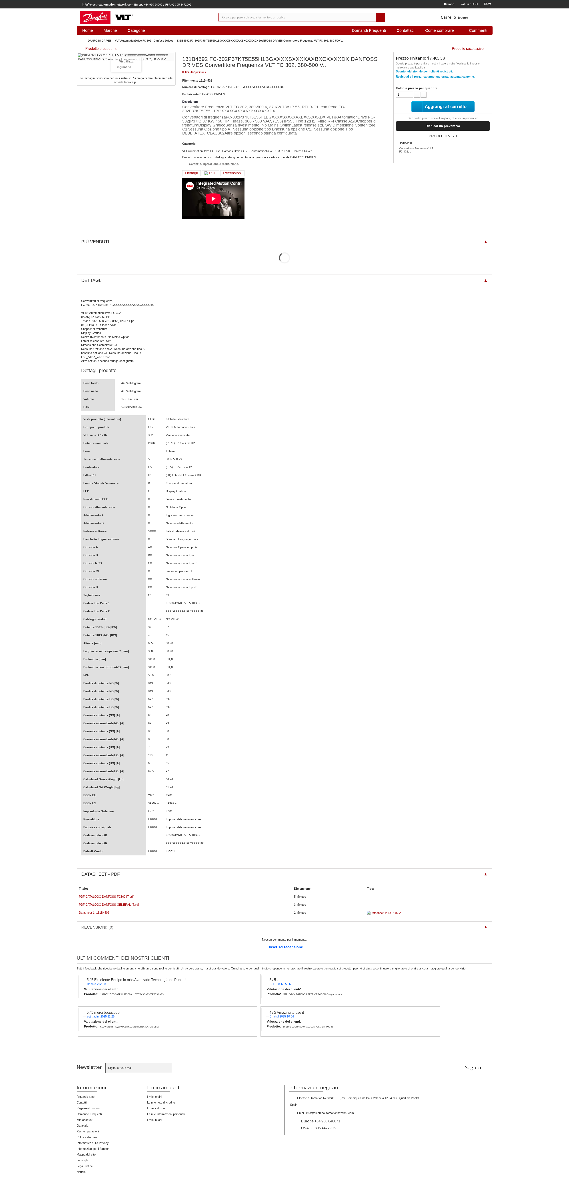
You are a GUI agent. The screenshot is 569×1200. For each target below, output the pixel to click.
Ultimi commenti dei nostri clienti (123, 958)
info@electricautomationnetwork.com (330, 1113)
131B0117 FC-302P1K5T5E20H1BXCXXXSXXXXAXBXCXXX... (133, 994)
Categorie (136, 30)
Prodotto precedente (101, 48)
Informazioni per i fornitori (93, 1148)
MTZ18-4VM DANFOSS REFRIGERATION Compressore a (312, 994)
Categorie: (189, 143)
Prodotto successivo (468, 48)
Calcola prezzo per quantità (416, 88)
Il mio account (163, 1087)
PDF (212, 173)
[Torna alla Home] (81, 41)
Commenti (478, 30)
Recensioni (232, 173)
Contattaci (406, 30)
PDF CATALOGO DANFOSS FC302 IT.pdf (106, 896)
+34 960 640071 (149, 4)
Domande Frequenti (89, 1114)
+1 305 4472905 (178, 4)
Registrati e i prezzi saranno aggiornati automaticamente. (435, 76)
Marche (110, 30)
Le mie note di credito (161, 1102)
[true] (380, 17)
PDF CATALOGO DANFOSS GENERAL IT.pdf (109, 904)
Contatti (82, 1102)
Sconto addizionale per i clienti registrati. (424, 71)
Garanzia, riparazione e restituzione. (214, 164)
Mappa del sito (86, 1154)
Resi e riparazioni (88, 1131)
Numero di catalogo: (196, 87)
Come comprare (439, 30)
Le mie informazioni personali (166, 1114)
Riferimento (190, 80)
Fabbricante (190, 94)
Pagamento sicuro (88, 1108)
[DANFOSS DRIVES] (146, 17)
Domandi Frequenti (369, 30)
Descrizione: (190, 101)
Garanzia (82, 1125)
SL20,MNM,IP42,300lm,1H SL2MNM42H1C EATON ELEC (130, 1026)
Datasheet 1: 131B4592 (94, 912)
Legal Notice (85, 1166)
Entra (487, 4)
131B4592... (407, 143)
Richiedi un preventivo (443, 126)
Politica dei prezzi (88, 1137)
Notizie (81, 1172)
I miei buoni (154, 1120)
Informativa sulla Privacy (93, 1143)
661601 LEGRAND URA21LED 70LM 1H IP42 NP (308, 1026)
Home (87, 30)
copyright (82, 1160)
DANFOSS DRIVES (100, 40)
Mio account (84, 1120)
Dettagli (191, 173)
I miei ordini (154, 1096)
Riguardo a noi (86, 1096)
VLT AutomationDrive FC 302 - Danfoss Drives (144, 40)
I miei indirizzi (156, 1108)
